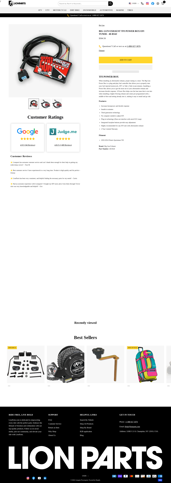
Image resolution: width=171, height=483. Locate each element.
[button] (40, 10)
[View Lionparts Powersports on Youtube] (39, 478)
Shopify (98, 480)
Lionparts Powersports (81, 480)
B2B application (86, 431)
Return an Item (53, 428)
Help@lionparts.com (132, 427)
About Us (51, 435)
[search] (110, 3)
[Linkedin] (44, 478)
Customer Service (54, 424)
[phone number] (142, 3)
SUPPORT (53, 415)
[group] (85, 366)
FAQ (50, 420)
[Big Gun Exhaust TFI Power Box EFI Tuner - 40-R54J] (33, 104)
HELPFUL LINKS (88, 415)
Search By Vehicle (87, 420)
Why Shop (52, 431)
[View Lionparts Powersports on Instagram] (147, 3)
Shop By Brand (85, 428)
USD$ (134, 3)
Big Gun (101, 25)
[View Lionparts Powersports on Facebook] (152, 3)
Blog (82, 435)
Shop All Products (86, 424)
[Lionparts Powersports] (17, 4)
